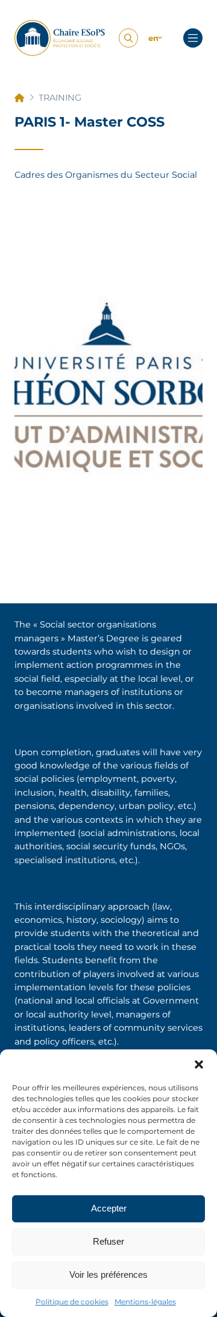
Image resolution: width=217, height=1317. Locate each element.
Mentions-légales (145, 1301)
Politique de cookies (72, 1301)
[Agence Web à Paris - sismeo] (91, 38)
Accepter (109, 1208)
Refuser (108, 1241)
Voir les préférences (108, 1274)
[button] (199, 1064)
